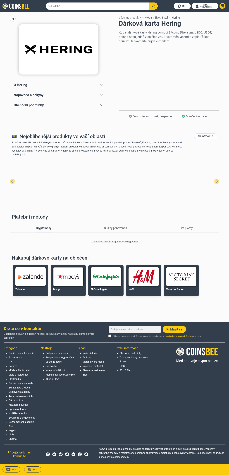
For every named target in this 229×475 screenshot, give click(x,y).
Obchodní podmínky (29, 105)
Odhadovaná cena (130, 74)
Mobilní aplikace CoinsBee (60, 374)
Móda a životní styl (156, 17)
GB (34, 469)
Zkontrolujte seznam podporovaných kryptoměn (114, 241)
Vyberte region (128, 47)
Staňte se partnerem (94, 370)
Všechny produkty (130, 17)
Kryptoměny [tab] (43, 228)
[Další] (216, 181)
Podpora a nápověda (57, 353)
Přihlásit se (174, 329)
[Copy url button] (13, 19)
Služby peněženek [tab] (115, 228)
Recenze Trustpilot (93, 366)
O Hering (20, 85)
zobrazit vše (204, 136)
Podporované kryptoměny (60, 357)
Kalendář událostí (55, 370)
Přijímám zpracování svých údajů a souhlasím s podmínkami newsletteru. (156, 336)
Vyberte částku (128, 61)
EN (183, 6)
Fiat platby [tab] (186, 228)
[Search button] (153, 6)
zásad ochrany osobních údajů (178, 336)
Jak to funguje (54, 361)
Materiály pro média (94, 361)
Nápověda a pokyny (28, 95)
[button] (222, 6)
